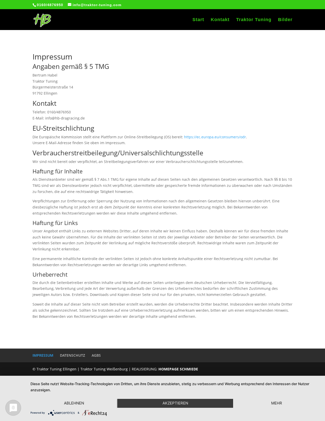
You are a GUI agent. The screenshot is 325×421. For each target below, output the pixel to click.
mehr (276, 403)
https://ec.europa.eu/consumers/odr (215, 136)
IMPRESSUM (42, 355)
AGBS (96, 355)
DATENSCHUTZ (72, 355)
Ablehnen (74, 403)
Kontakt (220, 20)
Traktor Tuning (253, 20)
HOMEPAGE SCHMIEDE (178, 369)
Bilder (285, 20)
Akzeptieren (175, 403)
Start (198, 20)
